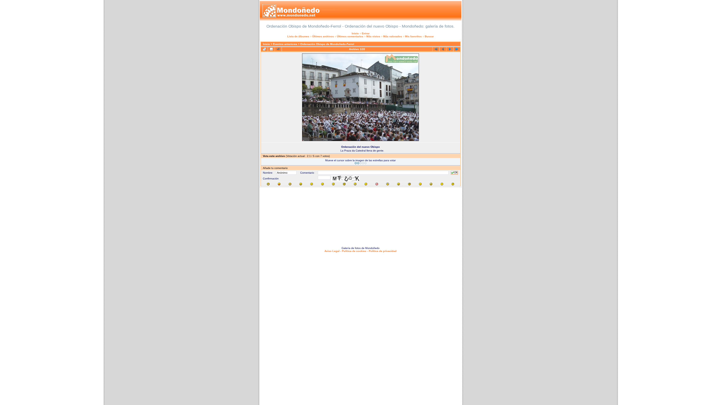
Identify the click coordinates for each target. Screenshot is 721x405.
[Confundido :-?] (365, 184)
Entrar (366, 33)
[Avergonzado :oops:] (376, 184)
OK (456, 172)
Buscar (429, 36)
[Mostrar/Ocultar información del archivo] (271, 49)
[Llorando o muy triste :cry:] (333, 184)
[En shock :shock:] (387, 184)
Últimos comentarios (350, 36)
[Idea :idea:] (431, 184)
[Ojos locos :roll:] (409, 184)
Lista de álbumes (298, 36)
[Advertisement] (360, 215)
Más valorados (392, 36)
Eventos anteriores (285, 44)
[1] (355, 163)
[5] (365, 163)
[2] (358, 163)
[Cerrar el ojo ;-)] (420, 184)
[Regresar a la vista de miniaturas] (264, 49)
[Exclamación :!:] (441, 184)
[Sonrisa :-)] (300, 184)
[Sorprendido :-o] (355, 184)
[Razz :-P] (279, 184)
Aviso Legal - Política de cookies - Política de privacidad (360, 251)
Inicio (355, 33)
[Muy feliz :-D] (290, 184)
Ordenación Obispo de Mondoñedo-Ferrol (327, 44)
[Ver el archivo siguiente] (449, 49)
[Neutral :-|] (311, 184)
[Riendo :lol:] (268, 184)
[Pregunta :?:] (452, 184)
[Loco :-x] (398, 184)
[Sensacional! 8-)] (344, 184)
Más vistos (373, 36)
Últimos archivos (323, 36)
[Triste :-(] (322, 184)
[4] (363, 163)
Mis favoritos (413, 36)
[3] (360, 163)
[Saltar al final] (456, 49)
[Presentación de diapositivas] (278, 49)
